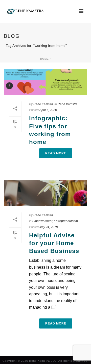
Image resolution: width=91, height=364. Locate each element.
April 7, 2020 (48, 110)
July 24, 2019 (48, 227)
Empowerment (42, 221)
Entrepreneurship (66, 221)
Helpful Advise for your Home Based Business (54, 243)
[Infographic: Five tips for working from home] (45, 82)
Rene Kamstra (43, 104)
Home (44, 58)
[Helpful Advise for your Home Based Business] (45, 193)
